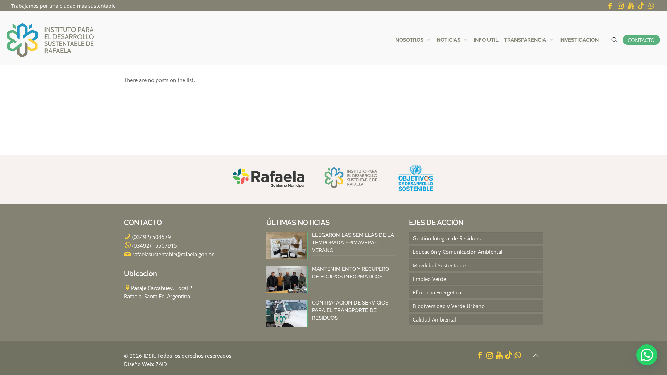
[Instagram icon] (620, 5)
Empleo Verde (429, 278)
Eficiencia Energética (437, 292)
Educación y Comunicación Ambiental (457, 251)
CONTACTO (641, 39)
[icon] (641, 5)
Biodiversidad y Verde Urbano (449, 305)
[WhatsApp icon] (651, 5)
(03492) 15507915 (154, 245)
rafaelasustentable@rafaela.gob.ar (173, 254)
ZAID (161, 363)
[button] (646, 354)
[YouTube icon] (630, 5)
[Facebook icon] (610, 5)
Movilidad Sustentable (439, 265)
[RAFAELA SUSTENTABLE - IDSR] (50, 40)
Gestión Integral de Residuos (447, 238)
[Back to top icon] (535, 355)
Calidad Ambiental (434, 319)
